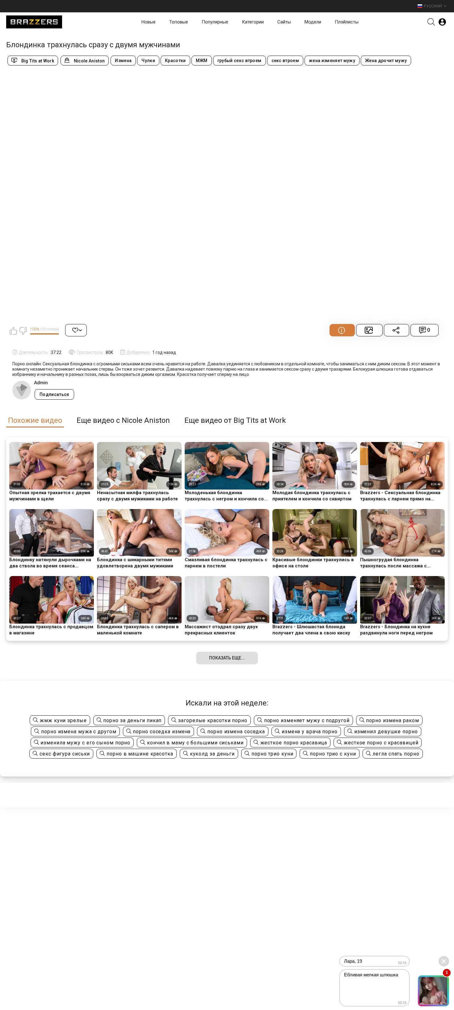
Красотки (175, 60)
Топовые (178, 22)
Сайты (284, 22)
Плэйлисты (347, 22)
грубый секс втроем (239, 60)
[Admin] (21, 390)
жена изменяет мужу (332, 60)
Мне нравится (13, 331)
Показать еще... (227, 657)
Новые (148, 22)
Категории (253, 22)
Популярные (215, 22)
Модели (313, 22)
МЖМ (202, 60)
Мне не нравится (23, 331)
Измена (123, 60)
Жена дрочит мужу (386, 60)
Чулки (148, 60)
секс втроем (285, 60)
